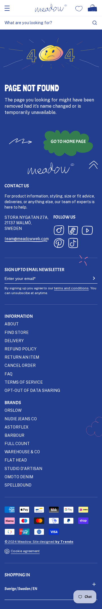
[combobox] (51, 22)
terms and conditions (71, 288)
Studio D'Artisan (23, 468)
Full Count (17, 443)
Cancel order (20, 365)
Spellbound (18, 485)
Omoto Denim (19, 476)
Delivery (14, 340)
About (12, 323)
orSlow (13, 410)
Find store (17, 332)
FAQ (8, 373)
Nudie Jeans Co (21, 418)
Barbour (14, 435)
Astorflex (16, 427)
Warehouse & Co (22, 451)
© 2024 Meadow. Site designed (39, 541)
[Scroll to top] (93, 165)
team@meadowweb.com (27, 238)
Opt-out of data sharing (32, 390)
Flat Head (16, 460)
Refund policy (21, 348)
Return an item (22, 357)
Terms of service (24, 382)
